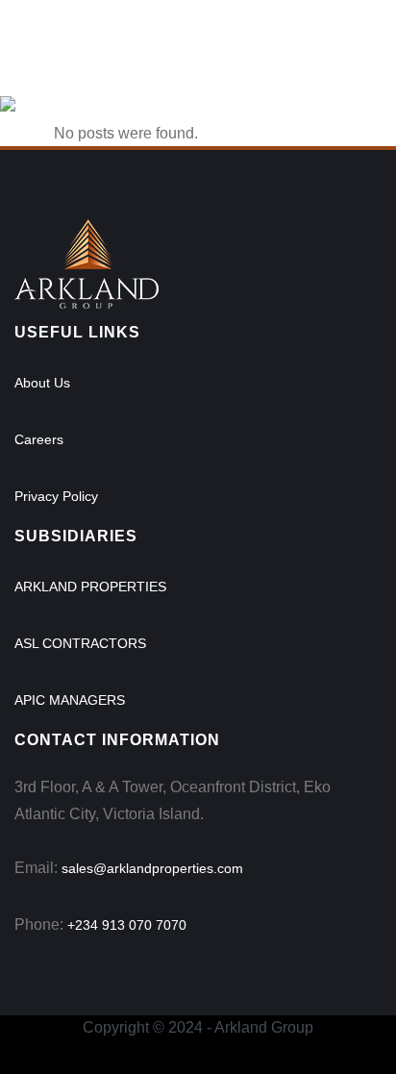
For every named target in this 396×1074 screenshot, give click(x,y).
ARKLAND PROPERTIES (90, 586)
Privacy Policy (56, 496)
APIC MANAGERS (69, 700)
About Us (42, 382)
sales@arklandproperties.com (152, 868)
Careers (38, 439)
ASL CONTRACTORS (80, 643)
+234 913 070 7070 (126, 925)
